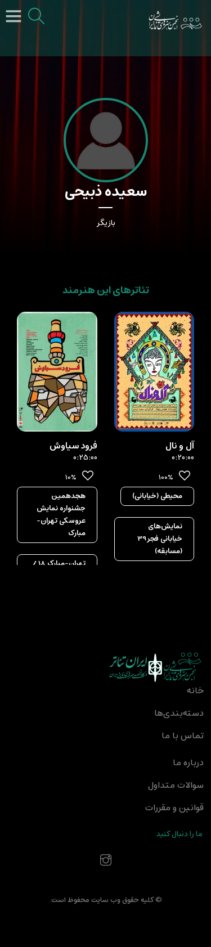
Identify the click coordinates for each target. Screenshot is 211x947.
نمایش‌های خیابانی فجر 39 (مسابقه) (159, 539)
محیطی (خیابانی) (157, 496)
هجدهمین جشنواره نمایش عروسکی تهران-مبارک (61, 515)
